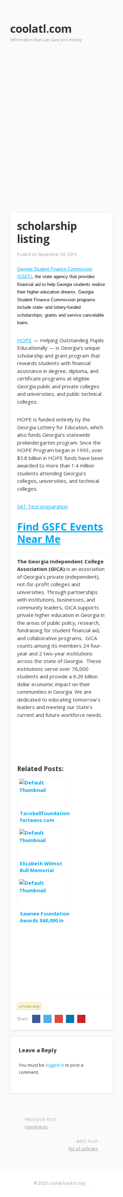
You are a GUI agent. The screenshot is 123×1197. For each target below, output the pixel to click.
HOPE (24, 340)
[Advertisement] (61, 118)
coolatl (55, 1183)
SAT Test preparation (42, 506)
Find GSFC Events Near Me (60, 533)
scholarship (29, 1006)
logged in (54, 1065)
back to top (74, 1183)
